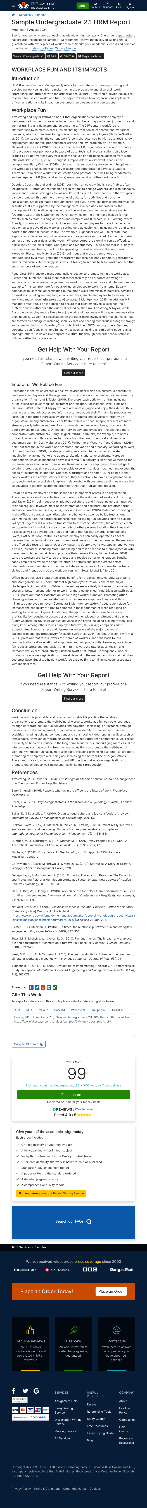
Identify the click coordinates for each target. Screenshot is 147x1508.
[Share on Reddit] (43, 987)
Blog (90, 1440)
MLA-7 (43, 1010)
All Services (62, 1438)
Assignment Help (66, 1401)
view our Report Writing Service (54, 48)
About (123, 1401)
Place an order (73, 1095)
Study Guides (96, 1419)
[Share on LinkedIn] (49, 987)
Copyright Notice (75, 1488)
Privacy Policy (21, 1488)
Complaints (127, 1419)
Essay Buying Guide (100, 1433)
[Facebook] (15, 1391)
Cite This (68, 56)
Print (53, 56)
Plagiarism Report (91, 56)
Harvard (59, 1010)
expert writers (125, 35)
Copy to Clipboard (27, 1044)
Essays (91, 1404)
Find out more (73, 373)
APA (17, 1010)
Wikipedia (98, 1010)
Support (108, 6)
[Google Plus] (36, 1391)
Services (25, 15)
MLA (29, 1010)
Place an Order (111, 1291)
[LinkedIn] (26, 1391)
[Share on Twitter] (37, 987)
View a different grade (26, 56)
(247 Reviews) (84, 1109)
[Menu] (15, 5)
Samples (40, 15)
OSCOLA (117, 1010)
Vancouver (78, 1010)
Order (83, 5)
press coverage (88, 1261)
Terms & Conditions (47, 1488)
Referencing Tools (99, 1411)
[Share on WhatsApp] (55, 987)
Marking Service (66, 1431)
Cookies (95, 1488)
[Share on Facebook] (31, 987)
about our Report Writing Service (51, 1193)
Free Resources (97, 1426)
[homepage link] (13, 15)
